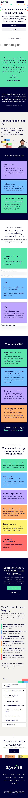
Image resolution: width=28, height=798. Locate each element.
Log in (13, 2)
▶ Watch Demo (14, 29)
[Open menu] (26, 2)
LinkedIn (17, 780)
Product (5, 774)
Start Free (14, 783)
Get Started (14, 25)
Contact (21, 777)
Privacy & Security (8, 780)
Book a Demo (14, 592)
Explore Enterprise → (14, 588)
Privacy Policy (10, 789)
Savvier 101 (8, 777)
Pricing (18, 774)
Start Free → (14, 751)
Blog (24, 774)
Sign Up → (20, 2)
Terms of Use (18, 789)
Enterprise (12, 774)
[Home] (4, 2)
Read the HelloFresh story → (14, 80)
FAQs (15, 777)
